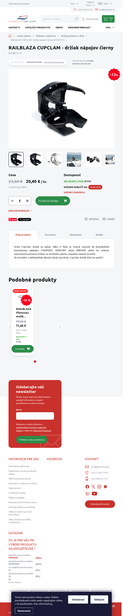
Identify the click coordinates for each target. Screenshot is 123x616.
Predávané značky (17, 492)
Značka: (81, 63)
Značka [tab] (99, 234)
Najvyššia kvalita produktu (21, 561)
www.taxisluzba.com (60, 590)
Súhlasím (99, 599)
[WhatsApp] (87, 493)
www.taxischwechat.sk (101, 590)
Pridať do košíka (48, 200)
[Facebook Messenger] (105, 486)
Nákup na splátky (16, 497)
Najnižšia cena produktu (20, 555)
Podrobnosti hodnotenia (54, 62)
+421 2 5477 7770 (99, 472)
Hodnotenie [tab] (75, 234)
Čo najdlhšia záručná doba (20, 567)
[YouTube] (94, 493)
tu (51, 603)
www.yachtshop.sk (19, 590)
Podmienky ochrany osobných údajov (23, 472)
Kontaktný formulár (100, 504)
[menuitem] (15, 27)
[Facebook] (87, 486)
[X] (93, 486)
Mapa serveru (15, 488)
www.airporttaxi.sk (80, 590)
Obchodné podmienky (19, 3)
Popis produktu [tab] (23, 234)
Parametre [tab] (50, 234)
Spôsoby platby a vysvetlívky (22, 507)
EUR (106, 3)
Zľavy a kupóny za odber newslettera (20, 521)
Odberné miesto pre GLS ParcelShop (20, 513)
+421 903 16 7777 (99, 478)
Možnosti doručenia (74, 192)
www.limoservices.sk (39, 590)
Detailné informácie (19, 210)
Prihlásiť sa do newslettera (31, 439)
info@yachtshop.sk (100, 466)
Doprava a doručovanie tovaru (23, 502)
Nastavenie (24, 610)
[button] (35, 361)
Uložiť (14, 219)
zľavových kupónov (42, 430)
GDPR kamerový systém (20, 478)
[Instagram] (99, 486)
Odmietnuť (78, 599)
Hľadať (77, 19)
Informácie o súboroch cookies (23, 483)
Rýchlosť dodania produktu (21, 573)
